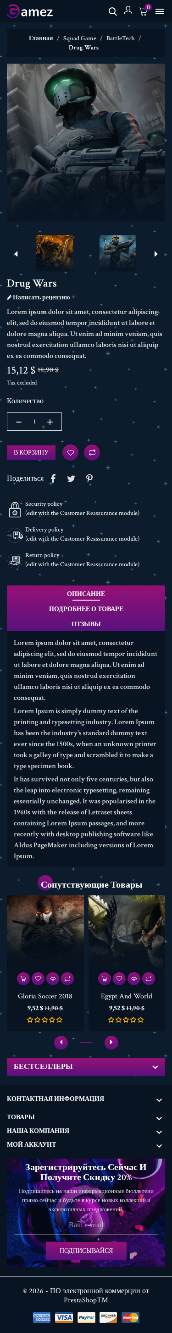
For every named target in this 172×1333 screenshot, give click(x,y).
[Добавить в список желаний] (38, 978)
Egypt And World (126, 996)
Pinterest (89, 479)
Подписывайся (86, 1251)
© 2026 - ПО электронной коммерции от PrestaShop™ (86, 1295)
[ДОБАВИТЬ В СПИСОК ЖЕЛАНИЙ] (70, 452)
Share (53, 479)
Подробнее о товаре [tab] (86, 609)
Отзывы (86, 624)
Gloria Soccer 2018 (45, 996)
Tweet (71, 479)
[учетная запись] (128, 11)
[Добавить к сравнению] (92, 452)
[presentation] (16, 254)
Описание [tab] (86, 594)
